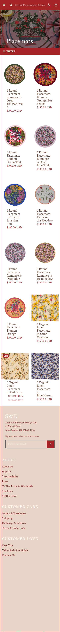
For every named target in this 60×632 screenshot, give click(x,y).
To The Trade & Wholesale (17, 486)
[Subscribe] (50, 444)
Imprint (6, 471)
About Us (7, 466)
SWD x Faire (9, 496)
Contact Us (8, 555)
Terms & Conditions (13, 528)
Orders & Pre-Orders (14, 513)
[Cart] (56, 5)
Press (5, 481)
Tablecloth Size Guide (15, 550)
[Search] (11, 5)
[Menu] (4, 5)
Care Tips (7, 545)
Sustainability (10, 476)
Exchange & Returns (14, 523)
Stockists (7, 491)
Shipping (7, 518)
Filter (11, 51)
